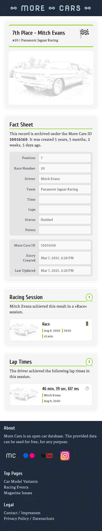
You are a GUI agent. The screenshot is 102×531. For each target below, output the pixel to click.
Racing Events (16, 487)
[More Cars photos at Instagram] (65, 456)
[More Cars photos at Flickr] (29, 456)
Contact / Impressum (22, 513)
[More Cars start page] (11, 456)
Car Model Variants (21, 481)
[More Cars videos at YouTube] (47, 456)
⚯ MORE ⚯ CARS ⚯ (51, 8)
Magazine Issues (18, 493)
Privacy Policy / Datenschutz (29, 518)
